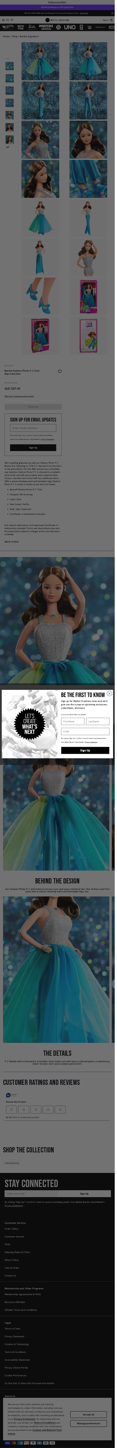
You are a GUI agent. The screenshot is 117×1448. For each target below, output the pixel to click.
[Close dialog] (109, 693)
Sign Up (85, 750)
